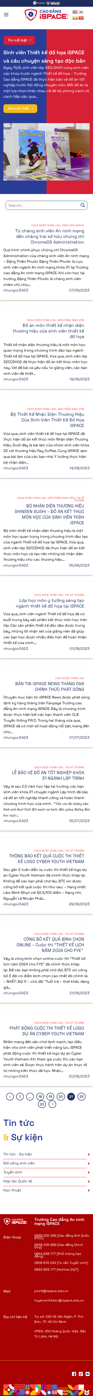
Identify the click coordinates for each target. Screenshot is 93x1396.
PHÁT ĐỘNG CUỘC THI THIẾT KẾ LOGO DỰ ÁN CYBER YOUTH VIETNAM (46, 1031)
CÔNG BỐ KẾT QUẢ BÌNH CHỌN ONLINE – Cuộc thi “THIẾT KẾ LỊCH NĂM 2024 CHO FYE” (50, 944)
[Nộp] (82, 205)
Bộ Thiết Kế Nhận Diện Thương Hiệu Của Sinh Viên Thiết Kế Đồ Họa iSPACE (47, 419)
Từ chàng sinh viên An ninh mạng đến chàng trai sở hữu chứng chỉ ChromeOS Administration (49, 236)
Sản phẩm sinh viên (71, 320)
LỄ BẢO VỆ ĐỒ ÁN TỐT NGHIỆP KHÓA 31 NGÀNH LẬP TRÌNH (48, 775)
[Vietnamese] (81, 17)
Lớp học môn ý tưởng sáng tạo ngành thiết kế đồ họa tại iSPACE (50, 603)
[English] (75, 11)
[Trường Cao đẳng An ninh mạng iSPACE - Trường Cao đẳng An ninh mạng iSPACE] (46, 14)
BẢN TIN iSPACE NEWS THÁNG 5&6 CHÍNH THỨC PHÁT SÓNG (49, 686)
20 (61, 1096)
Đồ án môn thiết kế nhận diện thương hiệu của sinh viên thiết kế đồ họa (48, 331)
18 (40, 1096)
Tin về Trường (79, 499)
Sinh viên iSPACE (73, 225)
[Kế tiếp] (52, 1104)
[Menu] (6, 14)
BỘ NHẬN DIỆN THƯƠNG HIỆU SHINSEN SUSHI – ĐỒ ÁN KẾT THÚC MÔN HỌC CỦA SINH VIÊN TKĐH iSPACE (49, 514)
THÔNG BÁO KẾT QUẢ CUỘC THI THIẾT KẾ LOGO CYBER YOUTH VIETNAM (46, 858)
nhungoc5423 (15, 290)
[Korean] (81, 11)
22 (81, 1096)
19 (50, 1096)
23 (42, 1104)
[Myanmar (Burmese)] (75, 17)
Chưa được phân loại (45, 225)
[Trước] (10, 1096)
